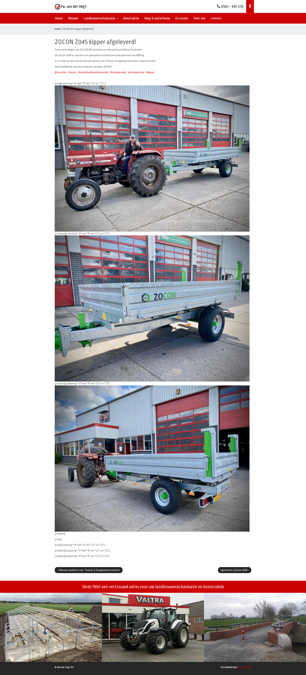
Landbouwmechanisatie (100, 18)
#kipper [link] (150, 72)
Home (59, 18)
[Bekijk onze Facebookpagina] (250, 6)
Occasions (181, 18)
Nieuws (73, 18)
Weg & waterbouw (157, 18)
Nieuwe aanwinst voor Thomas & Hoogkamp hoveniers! (88, 570)
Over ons (199, 18)
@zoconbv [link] (60, 72)
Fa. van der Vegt (73, 6)
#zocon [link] (72, 72)
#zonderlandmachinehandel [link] (93, 72)
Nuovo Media (244, 667)
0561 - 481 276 (231, 6)
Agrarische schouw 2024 (235, 570)
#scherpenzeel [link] (136, 72)
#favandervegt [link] (118, 72)
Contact (216, 18)
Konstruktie (131, 18)
